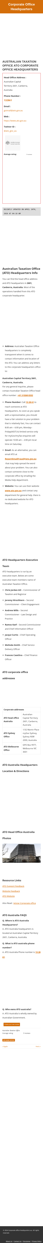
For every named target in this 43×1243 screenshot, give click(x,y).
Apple (5, 1046)
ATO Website (8, 896)
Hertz (38, 1046)
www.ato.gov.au (13, 490)
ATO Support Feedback (13, 886)
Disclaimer (26, 1241)
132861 (8, 100)
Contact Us (17, 1241)
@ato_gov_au (10, 130)
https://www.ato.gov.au (15, 120)
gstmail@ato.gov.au (13, 110)
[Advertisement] (21, 37)
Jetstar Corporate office (24, 903)
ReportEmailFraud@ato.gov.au (20, 458)
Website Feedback (11, 891)
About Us (9, 1241)
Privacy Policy (36, 1241)
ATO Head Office (8, 1040)
